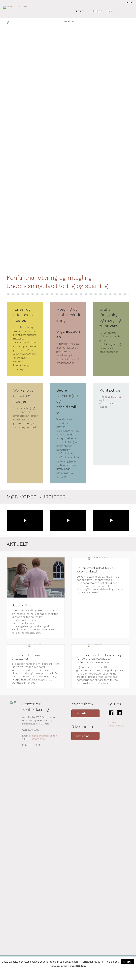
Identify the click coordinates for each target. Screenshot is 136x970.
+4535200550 (37, 739)
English (130, 2)
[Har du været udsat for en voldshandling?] (100, 597)
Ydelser (96, 11)
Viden (110, 11)
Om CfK (80, 11)
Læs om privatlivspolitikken (68, 966)
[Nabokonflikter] (36, 597)
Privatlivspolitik (116, 725)
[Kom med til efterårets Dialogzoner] (36, 666)
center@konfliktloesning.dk (43, 735)
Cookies (112, 722)
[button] (85, 713)
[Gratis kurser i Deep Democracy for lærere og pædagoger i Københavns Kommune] (100, 666)
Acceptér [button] (127, 962)
